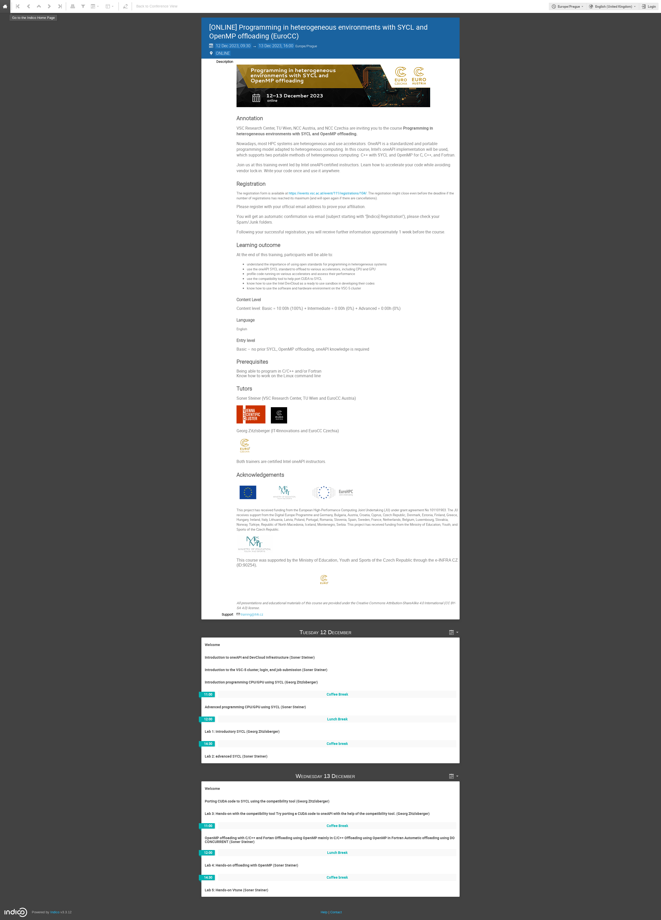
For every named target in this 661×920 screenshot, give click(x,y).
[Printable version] (72, 6)
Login (652, 6)
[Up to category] (39, 6)
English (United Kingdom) (613, 6)
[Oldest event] (18, 6)
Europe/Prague (569, 6)
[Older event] (28, 6)
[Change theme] (110, 6)
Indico (54, 912)
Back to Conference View (156, 6)
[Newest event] (59, 6)
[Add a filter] (83, 6)
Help (324, 912)
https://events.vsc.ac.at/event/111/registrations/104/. (328, 193)
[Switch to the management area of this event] (125, 6)
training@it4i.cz (252, 614)
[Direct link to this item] (358, 632)
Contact (336, 912)
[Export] (95, 6)
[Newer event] (49, 6)
